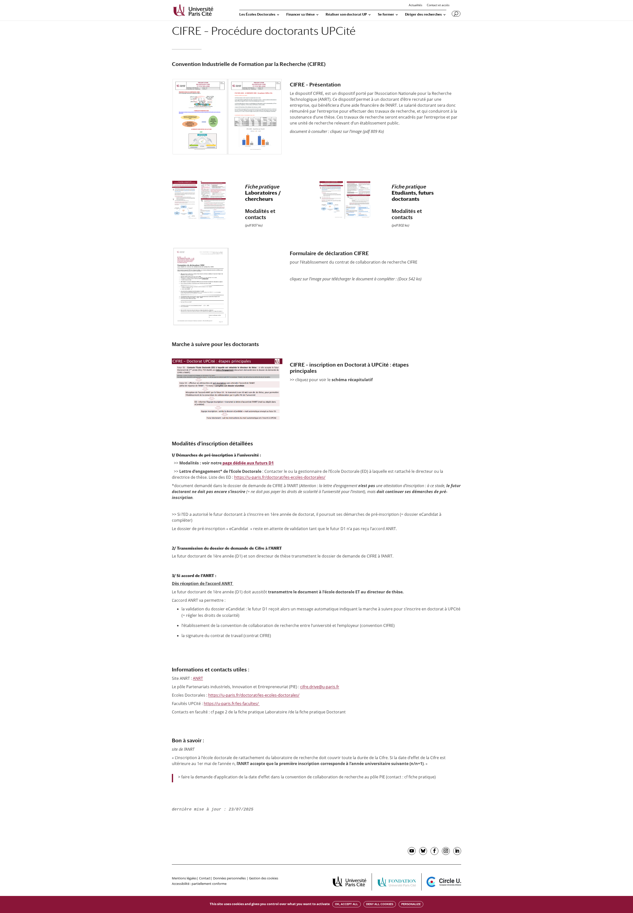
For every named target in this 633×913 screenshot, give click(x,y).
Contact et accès (438, 5)
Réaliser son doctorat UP (346, 14)
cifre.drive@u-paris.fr (319, 686)
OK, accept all (346, 904)
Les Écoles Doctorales (257, 14)
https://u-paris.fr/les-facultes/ (232, 703)
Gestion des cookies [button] (263, 878)
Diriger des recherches (423, 14)
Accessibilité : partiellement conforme (199, 883)
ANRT (198, 678)
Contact (205, 878)
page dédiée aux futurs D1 (248, 463)
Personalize (411, 904)
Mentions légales (184, 878)
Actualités (415, 5)
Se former (386, 14)
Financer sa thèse (300, 14)
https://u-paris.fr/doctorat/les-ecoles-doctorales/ (279, 477)
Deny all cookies (379, 904)
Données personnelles (229, 878)
